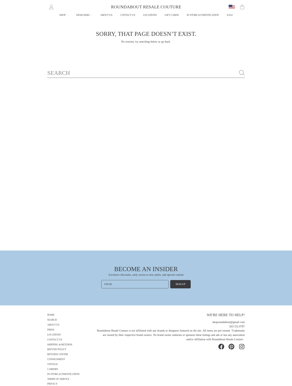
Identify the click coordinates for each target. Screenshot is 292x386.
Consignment (56, 359)
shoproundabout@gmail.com (228, 322)
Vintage (52, 364)
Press (50, 330)
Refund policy (56, 349)
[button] (242, 7)
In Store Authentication (63, 374)
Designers (83, 15)
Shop (62, 15)
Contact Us (54, 339)
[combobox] (146, 73)
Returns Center (57, 354)
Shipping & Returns (59, 344)
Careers (52, 369)
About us (53, 325)
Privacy (52, 384)
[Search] (242, 73)
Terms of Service (58, 379)
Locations (54, 335)
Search (52, 320)
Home (50, 315)
